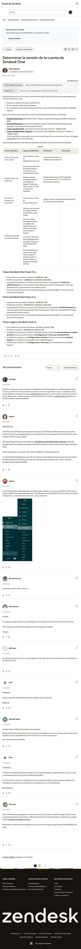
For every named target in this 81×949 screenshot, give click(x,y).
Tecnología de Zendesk (43, 943)
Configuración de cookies (62, 933)
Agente (11, 481)
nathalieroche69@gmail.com (19, 819)
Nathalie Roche (14, 719)
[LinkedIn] (65, 49)
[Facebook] (73, 49)
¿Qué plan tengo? (72, 81)
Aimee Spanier (14, 69)
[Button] (5, 356)
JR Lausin (12, 804)
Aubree (11, 416)
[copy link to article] (76, 49)
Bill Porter (12, 648)
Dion (10, 682)
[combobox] (53, 367)
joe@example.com (37, 394)
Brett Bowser (14, 607)
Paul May (12, 379)
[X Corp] (69, 49)
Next (45, 866)
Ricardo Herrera (15, 579)
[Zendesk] (40, 915)
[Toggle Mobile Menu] (77, 3)
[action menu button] (76, 378)
